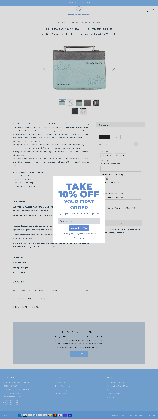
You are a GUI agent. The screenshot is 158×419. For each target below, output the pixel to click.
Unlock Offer (79, 228)
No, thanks (79, 238)
